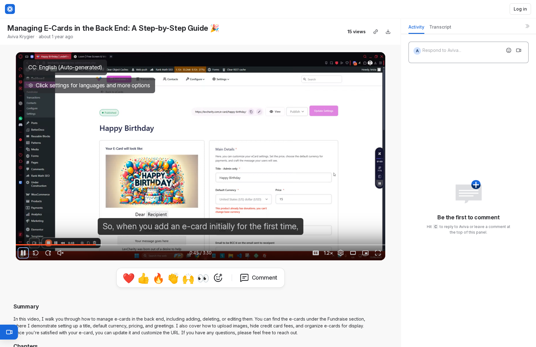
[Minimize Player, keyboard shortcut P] (365, 253)
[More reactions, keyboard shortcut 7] (218, 278)
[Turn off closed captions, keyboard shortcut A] (316, 253)
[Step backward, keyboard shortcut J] (36, 253)
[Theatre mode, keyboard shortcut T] (353, 253)
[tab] (416, 29)
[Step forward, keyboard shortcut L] (48, 253)
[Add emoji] (509, 50)
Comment (265, 277)
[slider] (200, 244)
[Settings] (341, 253)
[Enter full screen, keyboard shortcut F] (378, 253)
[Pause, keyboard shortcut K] (23, 253)
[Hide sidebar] (527, 26)
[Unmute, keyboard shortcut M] (60, 253)
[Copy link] (376, 32)
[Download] (388, 32)
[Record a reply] (519, 50)
